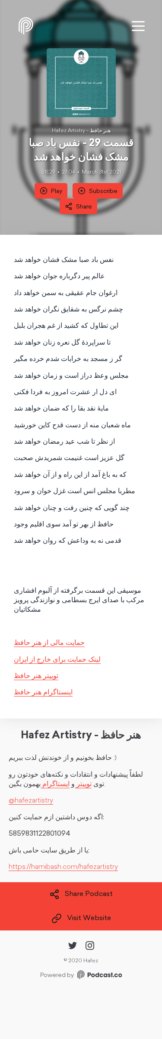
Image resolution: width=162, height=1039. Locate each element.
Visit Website (89, 918)
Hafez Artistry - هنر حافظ (81, 131)
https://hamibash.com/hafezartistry (63, 867)
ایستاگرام (55, 784)
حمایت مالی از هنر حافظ (49, 643)
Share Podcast (89, 894)
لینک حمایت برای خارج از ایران (57, 659)
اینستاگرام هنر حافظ (43, 692)
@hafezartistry (31, 800)
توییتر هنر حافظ (36, 676)
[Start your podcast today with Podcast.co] (99, 976)
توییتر (83, 784)
